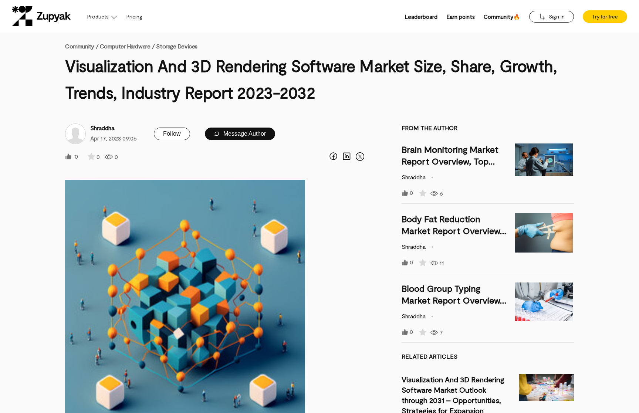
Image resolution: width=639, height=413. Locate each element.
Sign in (556, 16)
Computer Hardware (125, 46)
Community (81, 46)
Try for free (605, 17)
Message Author (244, 134)
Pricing (134, 16)
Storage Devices (176, 46)
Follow (172, 134)
